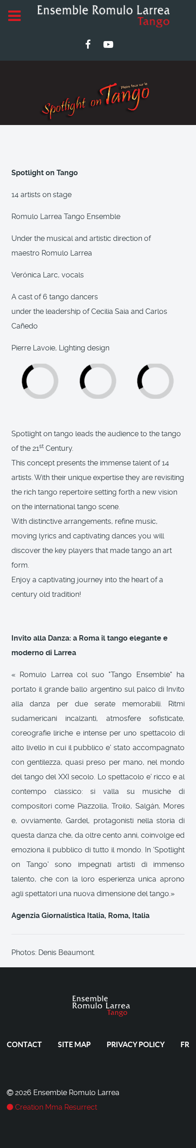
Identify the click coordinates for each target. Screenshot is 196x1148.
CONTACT (24, 1044)
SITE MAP (74, 1044)
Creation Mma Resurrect (55, 1107)
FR (185, 1044)
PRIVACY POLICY (136, 1044)
